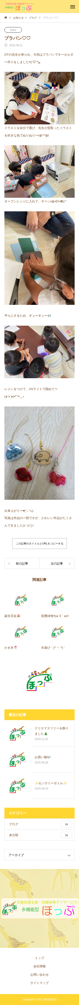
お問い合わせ (39, 974)
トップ (39, 958)
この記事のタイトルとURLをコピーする (39, 543)
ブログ (13, 30)
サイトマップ (39, 983)
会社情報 (39, 966)
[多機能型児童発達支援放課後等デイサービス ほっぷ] (19, 6)
